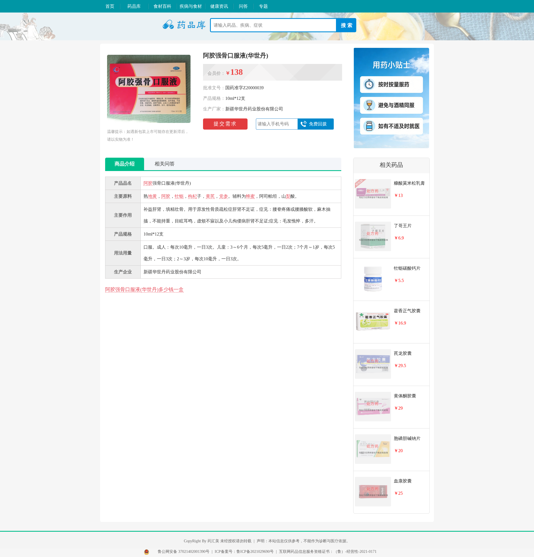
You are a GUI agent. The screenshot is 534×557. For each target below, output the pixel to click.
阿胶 (148, 183)
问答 (243, 6)
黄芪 (210, 196)
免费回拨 (318, 124)
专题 (263, 6)
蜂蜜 (250, 196)
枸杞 (192, 196)
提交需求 (225, 124)
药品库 (134, 6)
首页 (109, 6)
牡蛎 (179, 196)
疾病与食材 (191, 6)
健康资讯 (219, 6)
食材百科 (162, 6)
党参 (223, 196)
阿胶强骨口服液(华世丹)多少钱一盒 (144, 289)
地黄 (152, 196)
